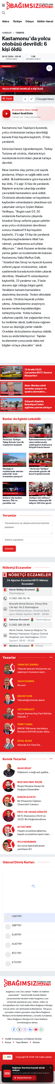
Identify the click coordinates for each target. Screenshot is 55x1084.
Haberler (7, 33)
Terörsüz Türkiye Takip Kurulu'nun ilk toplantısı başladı (13, 442)
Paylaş (9, 98)
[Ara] (3, 13)
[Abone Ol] (45, 99)
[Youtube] (35, 1029)
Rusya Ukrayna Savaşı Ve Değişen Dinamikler (30, 788)
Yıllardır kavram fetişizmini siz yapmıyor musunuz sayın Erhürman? (34, 671)
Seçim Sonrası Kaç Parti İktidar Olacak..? (34, 715)
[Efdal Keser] (9, 743)
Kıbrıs (5, 21)
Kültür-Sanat (45, 21)
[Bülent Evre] (9, 698)
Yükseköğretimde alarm (31, 700)
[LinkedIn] (30, 1029)
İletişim (36, 1042)
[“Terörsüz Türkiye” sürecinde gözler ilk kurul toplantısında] (41, 459)
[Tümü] (51, 657)
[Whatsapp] (41, 1029)
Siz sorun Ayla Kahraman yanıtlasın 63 (31, 847)
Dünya (30, 21)
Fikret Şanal (25, 724)
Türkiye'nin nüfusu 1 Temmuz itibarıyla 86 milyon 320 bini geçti (40, 500)
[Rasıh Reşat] (9, 770)
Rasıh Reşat (24, 768)
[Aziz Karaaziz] (9, 713)
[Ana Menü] (3, 5)
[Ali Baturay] (9, 830)
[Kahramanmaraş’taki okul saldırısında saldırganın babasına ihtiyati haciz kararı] (41, 430)
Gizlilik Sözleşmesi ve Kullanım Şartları (23, 1039)
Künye (8, 1042)
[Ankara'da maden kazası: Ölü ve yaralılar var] (14, 489)
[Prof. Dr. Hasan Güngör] (9, 815)
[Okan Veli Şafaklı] (9, 668)
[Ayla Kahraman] (9, 845)
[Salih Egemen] (9, 683)
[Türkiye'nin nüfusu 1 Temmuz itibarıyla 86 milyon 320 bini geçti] (41, 489)
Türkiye (17, 21)
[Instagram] (24, 1029)
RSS (9, 1057)
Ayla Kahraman (26, 842)
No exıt (21, 685)
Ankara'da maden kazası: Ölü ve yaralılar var (12, 500)
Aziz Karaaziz (25, 709)
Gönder (9, 548)
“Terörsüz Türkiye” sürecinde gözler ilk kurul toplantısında (39, 471)
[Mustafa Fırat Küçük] (9, 785)
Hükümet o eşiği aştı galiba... (33, 772)
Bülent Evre (24, 696)
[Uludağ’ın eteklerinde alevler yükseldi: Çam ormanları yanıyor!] (14, 459)
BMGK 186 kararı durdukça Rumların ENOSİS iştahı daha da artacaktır (33, 730)
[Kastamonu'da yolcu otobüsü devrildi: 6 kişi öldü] (27, 78)
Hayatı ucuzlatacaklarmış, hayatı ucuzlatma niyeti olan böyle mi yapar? (33, 833)
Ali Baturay (24, 827)
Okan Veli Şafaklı (27, 665)
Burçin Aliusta (26, 797)
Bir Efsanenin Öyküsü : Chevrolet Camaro (29, 803)
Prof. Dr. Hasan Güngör (32, 812)
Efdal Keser (24, 741)
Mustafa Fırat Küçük (29, 782)
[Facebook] (13, 1029)
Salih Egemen (25, 681)
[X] (19, 1029)
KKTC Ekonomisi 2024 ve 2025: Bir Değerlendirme (31, 818)
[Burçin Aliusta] (9, 800)
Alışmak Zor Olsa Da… (29, 745)
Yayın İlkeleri (22, 1042)
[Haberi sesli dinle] (6, 114)
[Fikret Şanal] (9, 728)
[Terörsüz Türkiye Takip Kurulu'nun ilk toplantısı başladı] (14, 430)
